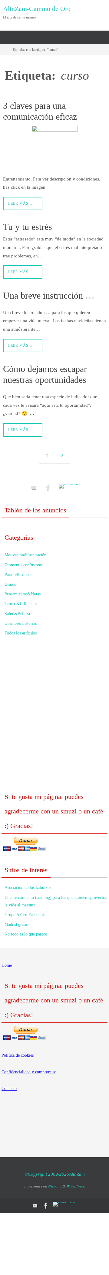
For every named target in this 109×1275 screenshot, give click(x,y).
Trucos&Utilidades (21, 603)
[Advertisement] (54, 717)
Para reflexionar (18, 574)
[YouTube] (33, 488)
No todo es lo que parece (26, 934)
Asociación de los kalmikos (28, 887)
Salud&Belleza (17, 613)
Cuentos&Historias (21, 623)
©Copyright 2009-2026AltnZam (55, 1174)
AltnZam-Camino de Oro (37, 8)
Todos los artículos (21, 633)
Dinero (10, 584)
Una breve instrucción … (48, 295)
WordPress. (76, 1186)
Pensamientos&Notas (23, 594)
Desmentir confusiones (24, 565)
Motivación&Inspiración (25, 555)
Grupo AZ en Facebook (25, 914)
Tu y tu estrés (27, 227)
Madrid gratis (16, 924)
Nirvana (55, 1186)
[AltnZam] (48, 488)
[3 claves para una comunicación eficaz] (54, 148)
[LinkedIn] (69, 486)
